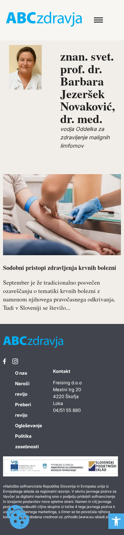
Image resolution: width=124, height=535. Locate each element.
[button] (116, 521)
